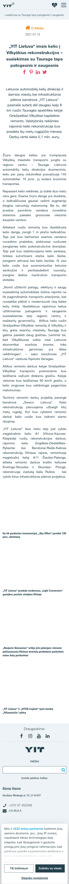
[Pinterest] (31, 72)
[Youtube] (39, 736)
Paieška (34, 761)
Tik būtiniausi (19, 868)
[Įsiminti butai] (54, 4)
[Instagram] (30, 736)
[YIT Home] (8, 5)
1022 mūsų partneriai (28, 828)
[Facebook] (24, 72)
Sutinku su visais (50, 868)
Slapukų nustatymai (34, 878)
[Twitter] (44, 72)
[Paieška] (62, 769)
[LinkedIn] (38, 72)
